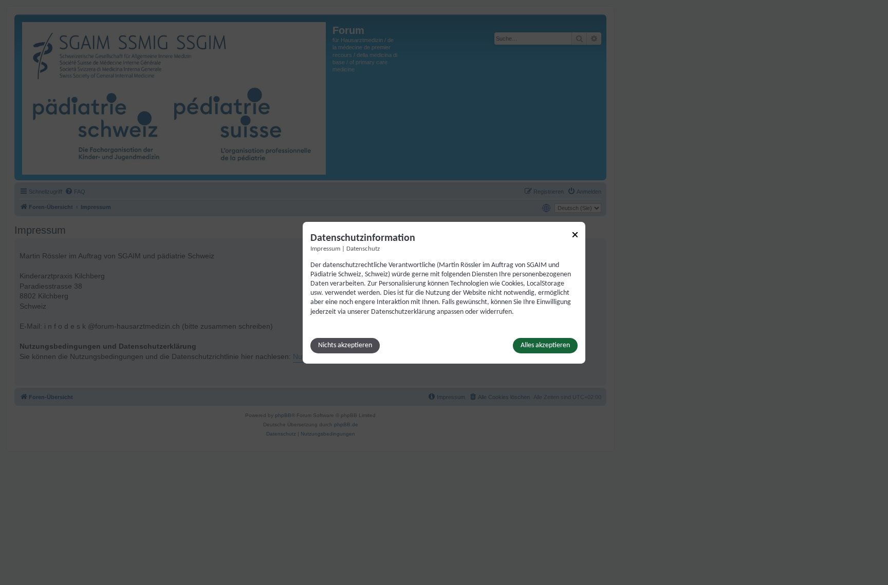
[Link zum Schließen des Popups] (575, 234)
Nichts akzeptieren (345, 345)
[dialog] (444, 292)
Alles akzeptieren (545, 345)
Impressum (325, 249)
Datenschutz (363, 249)
